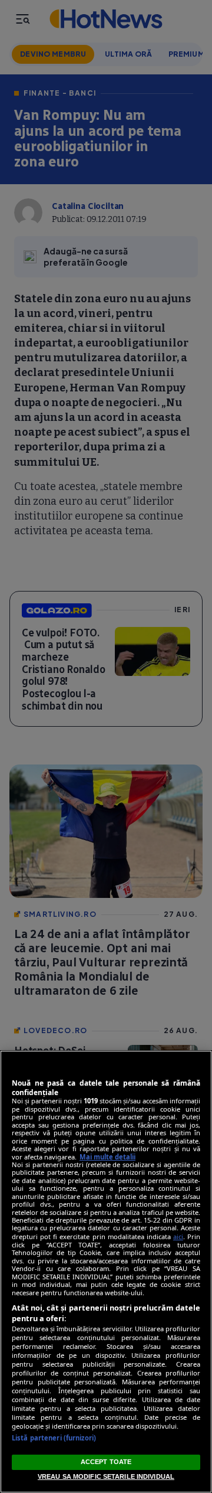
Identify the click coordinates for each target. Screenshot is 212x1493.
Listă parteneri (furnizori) (54, 1437)
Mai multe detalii (107, 1156)
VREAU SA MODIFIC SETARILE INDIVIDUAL (106, 1476)
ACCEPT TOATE (106, 1461)
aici (178, 1236)
